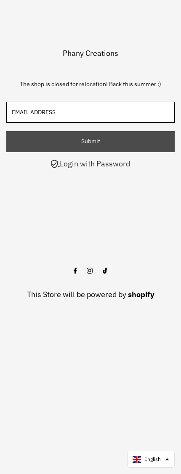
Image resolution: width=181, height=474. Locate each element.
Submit (90, 141)
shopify (141, 294)
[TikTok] (105, 271)
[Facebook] (75, 271)
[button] (151, 459)
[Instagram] (90, 271)
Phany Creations (90, 53)
